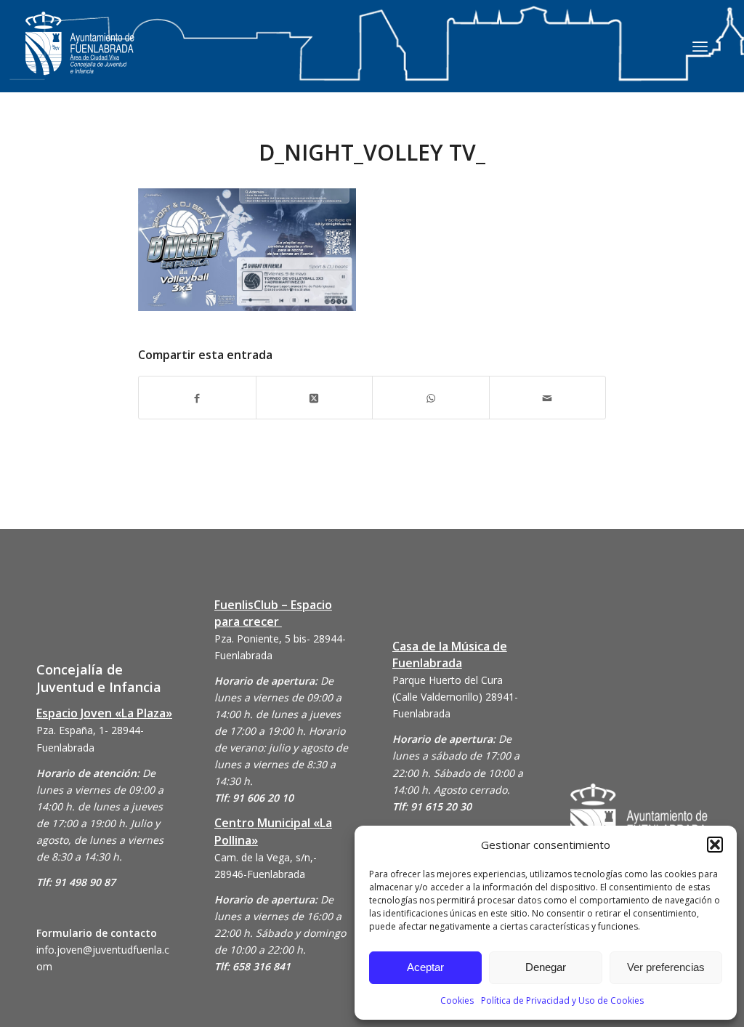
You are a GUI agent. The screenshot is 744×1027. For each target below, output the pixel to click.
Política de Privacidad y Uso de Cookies (562, 1000)
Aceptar (425, 967)
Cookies (457, 1000)
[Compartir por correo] (548, 397)
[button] (715, 844)
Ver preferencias (666, 967)
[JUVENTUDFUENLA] (79, 58)
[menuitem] (700, 45)
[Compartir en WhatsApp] (431, 397)
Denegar (545, 967)
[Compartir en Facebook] (197, 397)
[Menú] (700, 45)
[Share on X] (314, 397)
